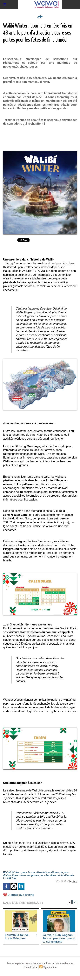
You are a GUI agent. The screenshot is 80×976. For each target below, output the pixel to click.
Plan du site (30, 967)
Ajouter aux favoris (21, 894)
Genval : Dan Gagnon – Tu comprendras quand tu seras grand (59, 938)
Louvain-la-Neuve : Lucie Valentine (21, 936)
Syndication (50, 967)
